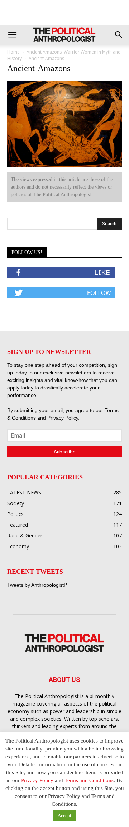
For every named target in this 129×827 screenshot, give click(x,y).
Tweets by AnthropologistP (37, 585)
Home (13, 52)
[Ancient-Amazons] (64, 165)
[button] (12, 35)
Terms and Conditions (89, 780)
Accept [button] (64, 815)
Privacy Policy (62, 418)
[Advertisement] (64, 13)
